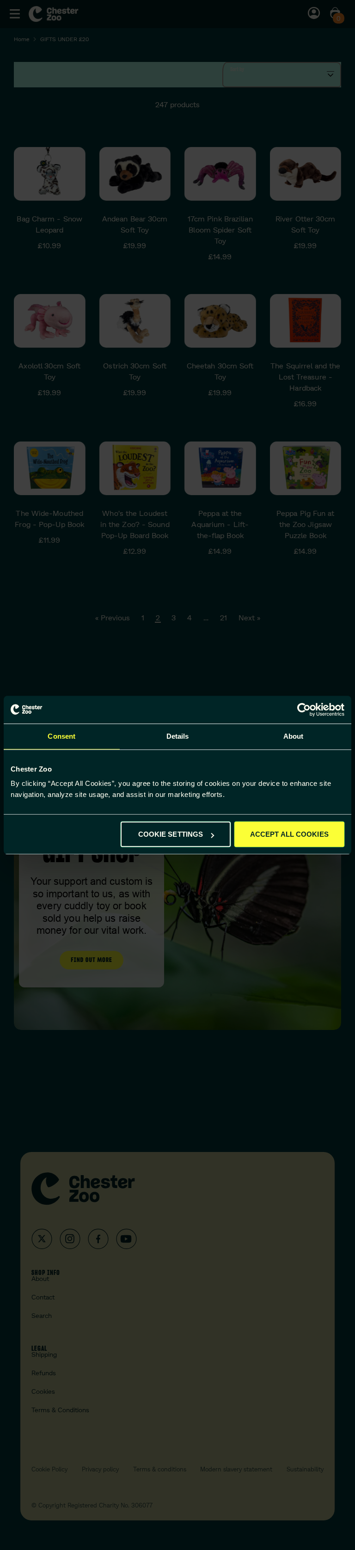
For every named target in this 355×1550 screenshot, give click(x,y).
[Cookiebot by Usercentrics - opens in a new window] (303, 710)
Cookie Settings (170, 834)
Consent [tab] (61, 736)
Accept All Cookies (289, 834)
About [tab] (293, 736)
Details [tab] (177, 736)
